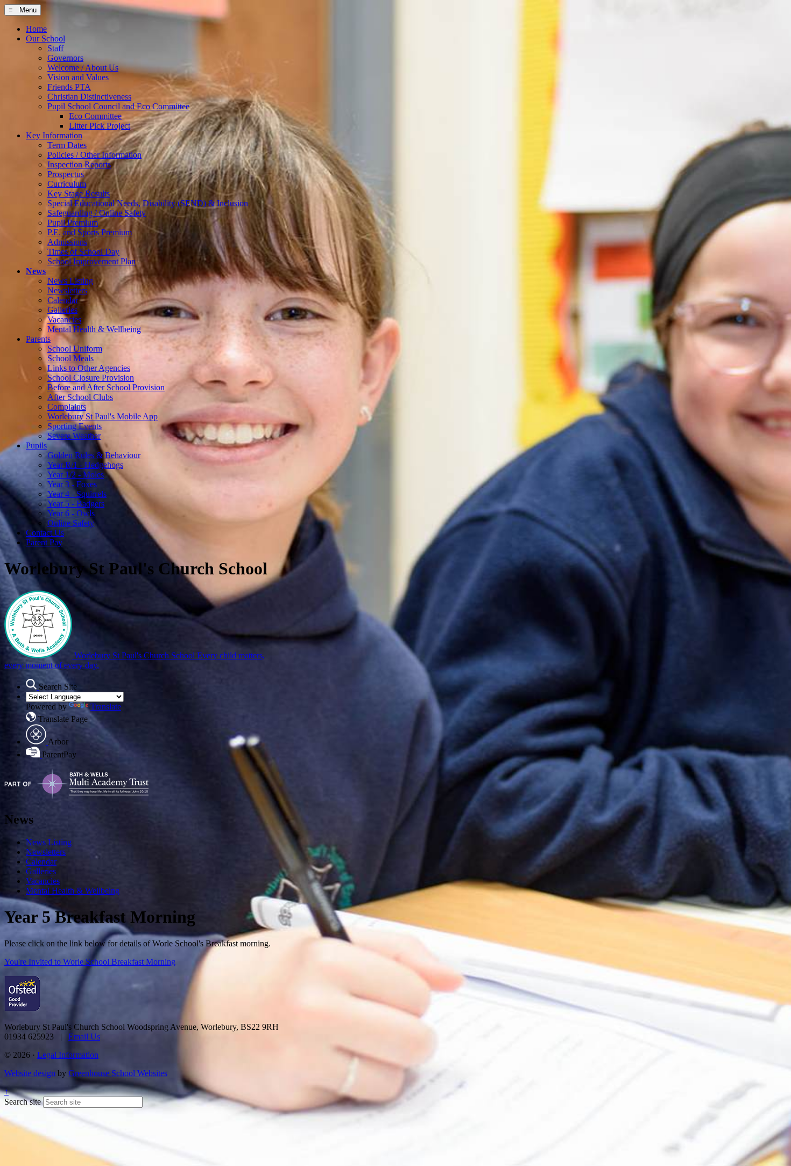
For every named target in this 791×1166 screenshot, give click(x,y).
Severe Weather (74, 435)
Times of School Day (83, 251)
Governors (65, 57)
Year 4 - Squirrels (77, 493)
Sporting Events (74, 426)
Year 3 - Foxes (72, 484)
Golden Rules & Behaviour (93, 455)
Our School (45, 38)
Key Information (54, 135)
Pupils (36, 445)
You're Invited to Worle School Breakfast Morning (89, 961)
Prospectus (65, 174)
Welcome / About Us (82, 67)
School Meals (70, 358)
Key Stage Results (78, 193)
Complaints (66, 406)
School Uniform (74, 348)
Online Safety (70, 523)
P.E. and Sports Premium (89, 232)
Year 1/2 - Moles (75, 474)
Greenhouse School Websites (117, 1073)
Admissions (67, 242)
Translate (105, 706)
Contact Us (45, 532)
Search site (22, 1101)
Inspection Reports (79, 164)
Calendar (62, 300)
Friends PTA (69, 87)
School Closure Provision (90, 377)
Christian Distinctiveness (89, 96)
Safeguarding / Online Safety (96, 212)
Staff (55, 48)
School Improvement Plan (91, 261)
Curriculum (66, 183)
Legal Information (67, 1054)
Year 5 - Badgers (75, 503)
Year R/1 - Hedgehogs (85, 464)
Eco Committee (95, 116)
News (36, 271)
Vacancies (64, 319)
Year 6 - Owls (71, 513)
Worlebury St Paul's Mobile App (102, 416)
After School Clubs (80, 397)
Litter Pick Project (99, 125)
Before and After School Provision (106, 387)
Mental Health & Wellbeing (94, 329)
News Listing (70, 280)
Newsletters (67, 290)
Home (36, 28)
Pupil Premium (72, 222)
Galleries (62, 309)
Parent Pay (44, 542)
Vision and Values (78, 77)
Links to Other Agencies (88, 368)
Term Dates (67, 145)
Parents (38, 338)
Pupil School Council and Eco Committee (118, 106)
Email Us (84, 1036)
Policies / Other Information (94, 154)
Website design (29, 1073)
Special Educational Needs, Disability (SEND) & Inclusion (147, 203)
